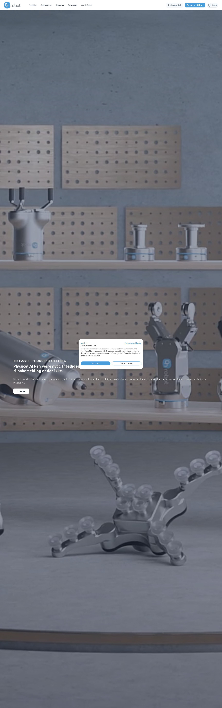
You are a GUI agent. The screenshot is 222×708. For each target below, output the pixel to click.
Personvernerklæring (133, 343)
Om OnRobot (86, 5)
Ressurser (60, 5)
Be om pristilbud (195, 5)
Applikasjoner (46, 5)
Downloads (72, 5)
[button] (84, 343)
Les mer (21, 391)
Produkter (33, 5)
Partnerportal (174, 5)
